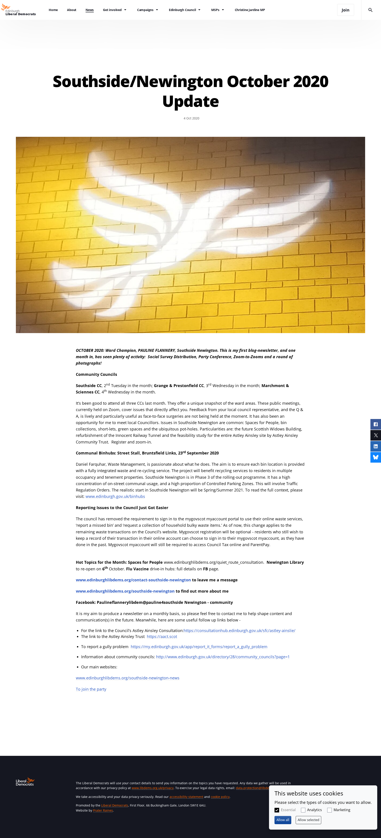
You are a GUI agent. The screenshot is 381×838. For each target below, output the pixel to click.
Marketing (342, 809)
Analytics (314, 809)
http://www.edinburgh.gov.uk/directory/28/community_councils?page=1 (223, 656)
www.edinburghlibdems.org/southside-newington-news (127, 677)
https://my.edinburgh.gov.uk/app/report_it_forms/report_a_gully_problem (199, 646)
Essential (288, 809)
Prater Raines (103, 810)
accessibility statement (186, 797)
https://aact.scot (162, 636)
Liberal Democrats (114, 805)
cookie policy (220, 797)
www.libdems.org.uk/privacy (153, 788)
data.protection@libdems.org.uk (260, 788)
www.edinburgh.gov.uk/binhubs (115, 496)
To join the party (91, 689)
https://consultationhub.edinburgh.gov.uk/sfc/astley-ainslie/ (239, 630)
